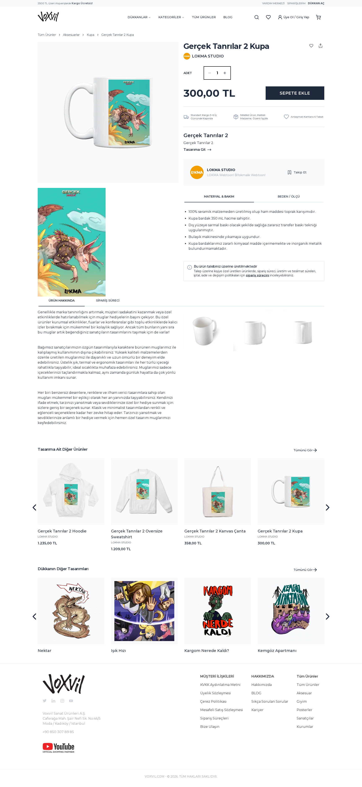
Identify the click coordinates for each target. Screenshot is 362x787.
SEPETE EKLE (295, 93)
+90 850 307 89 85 (58, 732)
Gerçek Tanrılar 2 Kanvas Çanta (215, 531)
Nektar (44, 650)
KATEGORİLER (169, 17)
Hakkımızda (261, 685)
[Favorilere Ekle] (311, 45)
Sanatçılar (305, 718)
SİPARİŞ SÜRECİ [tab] (107, 300)
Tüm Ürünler (47, 35)
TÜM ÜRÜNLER (204, 17)
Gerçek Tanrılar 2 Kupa (117, 35)
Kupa (90, 35)
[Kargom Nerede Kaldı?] (217, 611)
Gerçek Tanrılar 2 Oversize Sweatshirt (137, 534)
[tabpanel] (254, 230)
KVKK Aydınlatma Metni (220, 685)
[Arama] (256, 17)
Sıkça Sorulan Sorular (269, 702)
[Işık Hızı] (144, 611)
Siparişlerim (296, 3)
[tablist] (254, 197)
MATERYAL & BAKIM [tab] (219, 196)
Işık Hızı (118, 650)
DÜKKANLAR (137, 17)
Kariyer (257, 710)
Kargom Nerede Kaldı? (206, 650)
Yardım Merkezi (273, 3)
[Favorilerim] (268, 17)
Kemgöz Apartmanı (277, 650)
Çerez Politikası (213, 702)
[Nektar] (71, 611)
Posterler (304, 710)
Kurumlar (305, 727)
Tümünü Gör (303, 450)
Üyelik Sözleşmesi (215, 693)
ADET (188, 73)
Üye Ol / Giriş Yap (296, 17)
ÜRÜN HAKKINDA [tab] (62, 300)
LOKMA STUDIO (221, 170)
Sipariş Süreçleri (214, 718)
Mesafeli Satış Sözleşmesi (221, 710)
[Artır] (224, 73)
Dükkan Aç (316, 3)
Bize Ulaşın (209, 727)
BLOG (227, 17)
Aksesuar (304, 693)
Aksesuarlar (71, 35)
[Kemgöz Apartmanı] (291, 611)
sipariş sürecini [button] (257, 275)
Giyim (302, 702)
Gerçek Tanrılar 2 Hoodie (62, 531)
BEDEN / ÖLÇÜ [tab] (289, 196)
